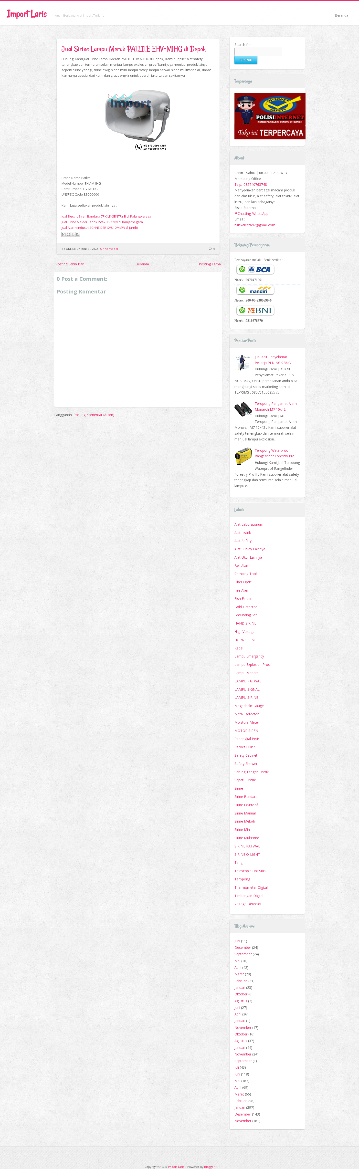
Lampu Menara (246, 672)
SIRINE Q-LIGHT (247, 854)
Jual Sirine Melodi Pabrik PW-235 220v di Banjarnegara (102, 222)
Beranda (341, 15)
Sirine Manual (245, 813)
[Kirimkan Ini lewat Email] (63, 234)
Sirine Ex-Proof (246, 805)
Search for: (243, 44)
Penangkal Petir (246, 738)
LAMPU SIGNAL (247, 689)
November (242, 1027)
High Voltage (244, 631)
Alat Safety (243, 540)
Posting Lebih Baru (70, 264)
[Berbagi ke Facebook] (77, 234)
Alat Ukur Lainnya (248, 557)
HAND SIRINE (245, 623)
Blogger (209, 1167)
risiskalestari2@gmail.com (254, 225)
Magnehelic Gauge (249, 705)
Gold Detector (245, 607)
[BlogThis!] (68, 234)
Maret (239, 974)
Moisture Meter (246, 722)
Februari (240, 981)
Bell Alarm (242, 565)
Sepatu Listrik (245, 780)
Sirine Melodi (109, 248)
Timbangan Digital (248, 895)
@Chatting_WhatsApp (251, 213)
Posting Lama (210, 264)
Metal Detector (246, 714)
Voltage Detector (248, 903)
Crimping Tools (246, 573)
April (237, 967)
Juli (236, 1067)
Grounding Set (245, 615)
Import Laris (27, 13)
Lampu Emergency (249, 656)
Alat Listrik (242, 532)
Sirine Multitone (246, 837)
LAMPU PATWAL (247, 681)
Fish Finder (243, 598)
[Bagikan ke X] (73, 234)
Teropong (242, 879)
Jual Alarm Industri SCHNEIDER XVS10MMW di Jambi (100, 227)
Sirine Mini (242, 829)
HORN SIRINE (245, 639)
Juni (237, 941)
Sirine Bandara (245, 796)
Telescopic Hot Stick (250, 870)
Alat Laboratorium (248, 524)
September (243, 954)
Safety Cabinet (245, 755)
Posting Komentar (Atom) (94, 414)
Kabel (238, 648)
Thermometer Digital (251, 887)
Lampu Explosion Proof (253, 664)
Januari (239, 987)
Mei (237, 961)
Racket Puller (244, 747)
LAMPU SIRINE (246, 697)
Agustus (240, 1001)
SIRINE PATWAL (247, 846)
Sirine (238, 788)
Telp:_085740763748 (250, 184)
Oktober (240, 994)
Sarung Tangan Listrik (251, 772)
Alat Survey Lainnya (249, 549)
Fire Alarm (242, 590)
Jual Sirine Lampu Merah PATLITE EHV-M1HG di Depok (134, 49)
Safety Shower (245, 763)
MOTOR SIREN (246, 730)
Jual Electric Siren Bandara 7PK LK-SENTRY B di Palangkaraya (106, 216)
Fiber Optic (243, 582)
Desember (242, 947)
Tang (238, 862)
